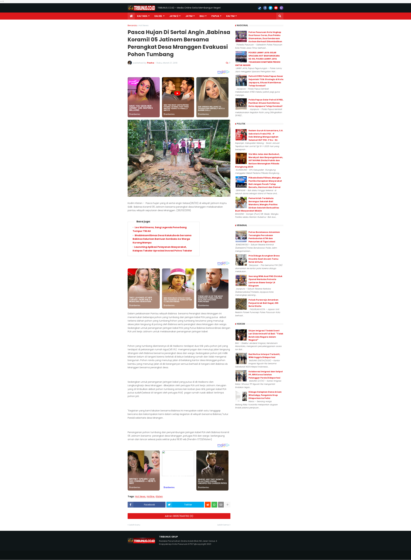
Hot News (144, 25)
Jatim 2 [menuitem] (173, 16)
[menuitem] (131, 16)
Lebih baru (134, 525)
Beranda (132, 25)
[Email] (221, 505)
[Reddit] (208, 505)
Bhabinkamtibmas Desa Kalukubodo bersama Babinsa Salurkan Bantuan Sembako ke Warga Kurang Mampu (162, 239)
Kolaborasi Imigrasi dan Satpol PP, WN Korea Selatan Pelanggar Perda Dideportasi (266, 374)
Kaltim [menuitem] (230, 16)
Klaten (159, 496)
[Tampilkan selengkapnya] (227, 505)
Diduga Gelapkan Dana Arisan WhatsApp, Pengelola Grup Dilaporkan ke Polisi (265, 395)
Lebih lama (223, 525)
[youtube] (276, 8)
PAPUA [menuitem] (215, 16)
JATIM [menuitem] (188, 16)
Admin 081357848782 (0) (179, 516)
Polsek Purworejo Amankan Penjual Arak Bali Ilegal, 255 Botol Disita (263, 302)
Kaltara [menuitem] (142, 16)
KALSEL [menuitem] (158, 16)
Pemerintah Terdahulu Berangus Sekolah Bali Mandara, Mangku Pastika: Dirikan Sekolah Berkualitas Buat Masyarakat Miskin (257, 204)
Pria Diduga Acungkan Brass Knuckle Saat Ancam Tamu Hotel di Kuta (264, 258)
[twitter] (270, 8)
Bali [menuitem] (202, 16)
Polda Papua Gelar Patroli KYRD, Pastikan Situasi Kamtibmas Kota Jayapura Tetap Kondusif (266, 102)
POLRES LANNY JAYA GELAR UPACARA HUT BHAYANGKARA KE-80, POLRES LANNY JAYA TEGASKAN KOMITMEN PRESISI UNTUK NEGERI (257, 58)
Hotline (150, 496)
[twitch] (281, 8)
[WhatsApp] (214, 505)
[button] (279, 16)
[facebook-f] (265, 8)
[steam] (260, 8)
